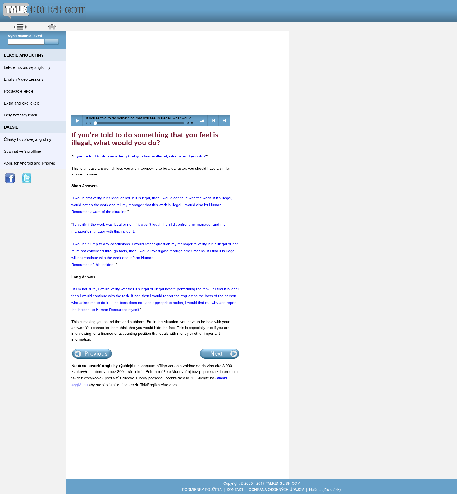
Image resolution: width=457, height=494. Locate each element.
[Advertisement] (179, 73)
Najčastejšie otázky (325, 489)
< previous (213, 120)
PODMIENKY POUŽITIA (202, 489)
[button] (20, 28)
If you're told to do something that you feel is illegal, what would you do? (139, 156)
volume (202, 120)
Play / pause (77, 120)
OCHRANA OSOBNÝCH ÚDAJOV (276, 489)
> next (224, 120)
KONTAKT (235, 489)
